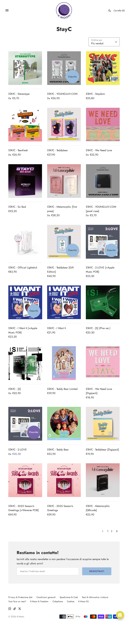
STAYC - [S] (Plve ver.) (98, 328)
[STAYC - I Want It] (64, 302)
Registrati (96, 571)
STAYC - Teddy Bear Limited (62, 389)
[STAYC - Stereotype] (25, 68)
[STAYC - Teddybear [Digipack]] (103, 424)
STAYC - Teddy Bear (58, 449)
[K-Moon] (64, 10)
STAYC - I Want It (56, 328)
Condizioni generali (46, 597)
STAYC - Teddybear (57, 150)
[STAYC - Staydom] (103, 68)
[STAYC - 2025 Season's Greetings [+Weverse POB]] (25, 480)
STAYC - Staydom (95, 94)
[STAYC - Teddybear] (64, 125)
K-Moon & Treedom (39, 601)
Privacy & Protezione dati (20, 597)
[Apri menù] (7, 10)
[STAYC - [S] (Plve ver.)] (103, 302)
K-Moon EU (83, 601)
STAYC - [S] (14, 389)
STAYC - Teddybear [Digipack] (102, 449)
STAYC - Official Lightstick (22, 267)
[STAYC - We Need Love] (103, 125)
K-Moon (20, 616)
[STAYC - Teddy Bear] (64, 424)
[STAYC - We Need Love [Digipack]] (103, 363)
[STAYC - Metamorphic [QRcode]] (103, 480)
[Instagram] (9, 609)
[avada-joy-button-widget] (120, 615)
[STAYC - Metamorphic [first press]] (64, 181)
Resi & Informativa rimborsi (95, 597)
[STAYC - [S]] (25, 363)
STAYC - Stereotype (19, 94)
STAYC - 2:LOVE (17, 449)
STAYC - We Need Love (99, 150)
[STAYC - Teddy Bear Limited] (64, 363)
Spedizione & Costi (69, 597)
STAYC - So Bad (17, 207)
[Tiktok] (14, 609)
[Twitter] (19, 609)
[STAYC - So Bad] (25, 181)
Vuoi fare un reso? (17, 601)
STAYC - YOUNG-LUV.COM (62, 94)
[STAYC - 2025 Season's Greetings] (64, 480)
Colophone (57, 601)
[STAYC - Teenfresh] (25, 125)
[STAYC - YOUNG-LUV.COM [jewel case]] (103, 181)
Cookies (70, 601)
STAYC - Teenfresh (18, 150)
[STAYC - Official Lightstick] (25, 242)
